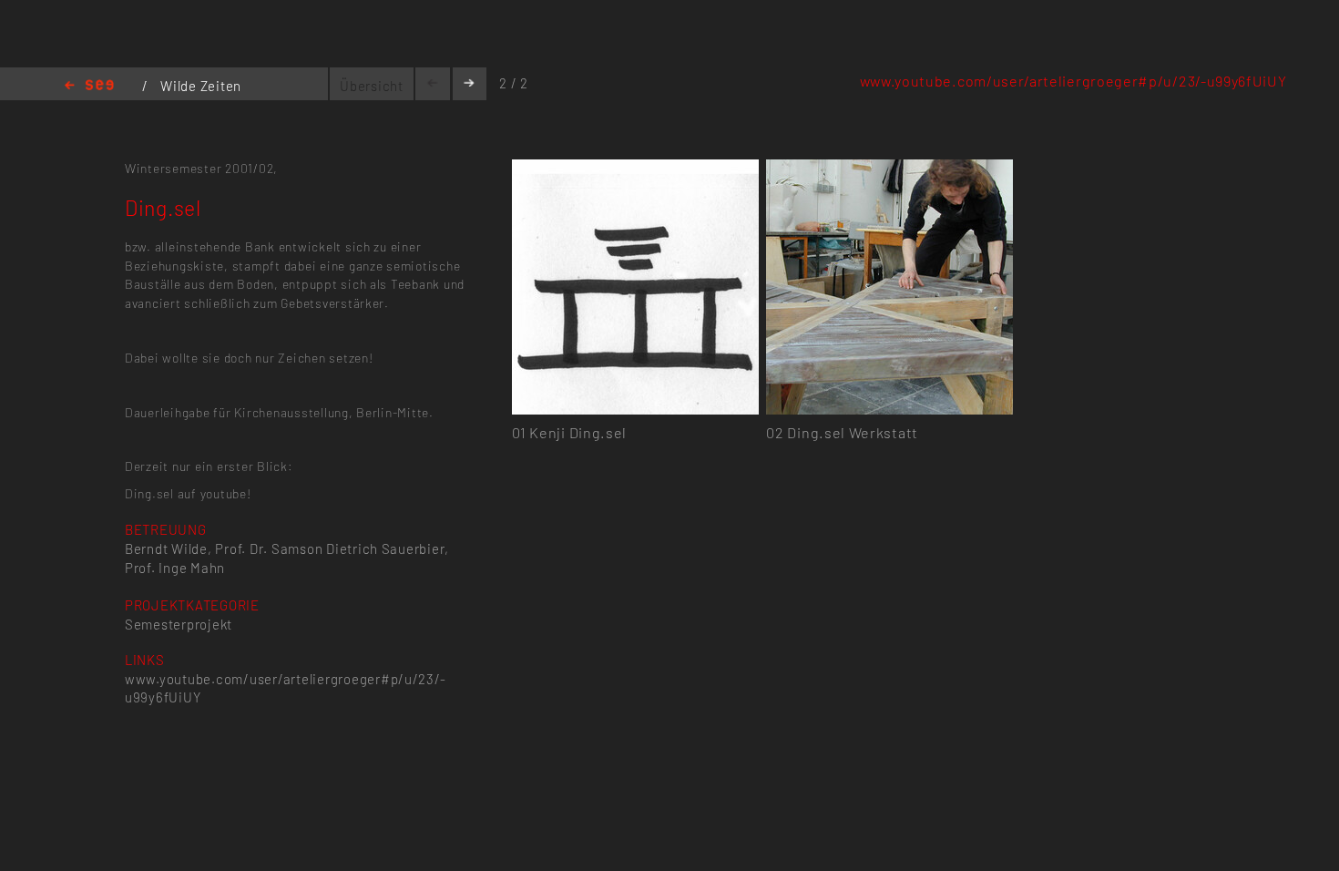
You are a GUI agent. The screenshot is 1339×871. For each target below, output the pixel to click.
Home (89, 86)
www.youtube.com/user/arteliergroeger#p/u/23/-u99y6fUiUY (1073, 80)
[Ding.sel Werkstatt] (889, 170)
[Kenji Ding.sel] (635, 170)
